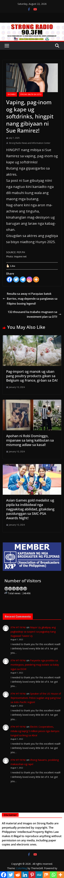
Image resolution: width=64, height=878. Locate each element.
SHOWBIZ (12, 94)
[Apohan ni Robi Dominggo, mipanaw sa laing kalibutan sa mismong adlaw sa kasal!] (32, 402)
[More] (36, 279)
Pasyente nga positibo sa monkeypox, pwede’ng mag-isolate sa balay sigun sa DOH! (35, 665)
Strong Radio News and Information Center (29, 143)
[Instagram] (29, 279)
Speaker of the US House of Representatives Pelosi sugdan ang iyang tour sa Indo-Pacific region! (36, 698)
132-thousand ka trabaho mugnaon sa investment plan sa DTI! (32, 314)
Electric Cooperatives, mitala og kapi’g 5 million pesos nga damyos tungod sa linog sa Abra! (35, 731)
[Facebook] (9, 279)
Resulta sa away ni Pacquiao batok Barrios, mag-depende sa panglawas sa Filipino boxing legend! (32, 298)
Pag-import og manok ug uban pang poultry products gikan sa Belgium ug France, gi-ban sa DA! (32, 376)
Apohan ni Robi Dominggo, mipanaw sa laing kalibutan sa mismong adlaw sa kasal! (30, 440)
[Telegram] (23, 279)
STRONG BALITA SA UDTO (30, 94)
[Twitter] (16, 279)
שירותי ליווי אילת (18, 627)
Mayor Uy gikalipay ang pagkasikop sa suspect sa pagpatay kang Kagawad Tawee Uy (33, 631)
